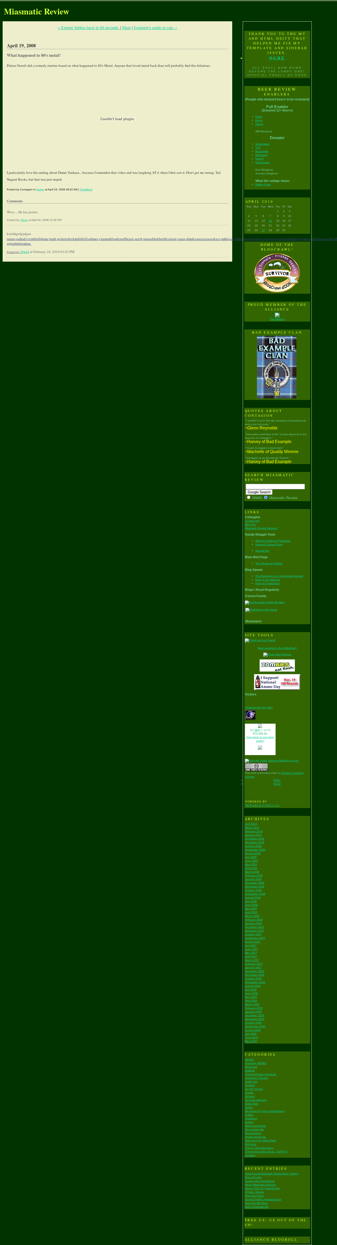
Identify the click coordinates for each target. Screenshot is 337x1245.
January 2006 (253, 1011)
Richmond (261, 155)
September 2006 (255, 982)
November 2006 (254, 974)
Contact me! (252, 520)
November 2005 (254, 1019)
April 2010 (251, 823)
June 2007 (251, 949)
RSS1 (277, 780)
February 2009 (254, 875)
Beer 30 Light (253, 1177)
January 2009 (253, 879)
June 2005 (251, 1037)
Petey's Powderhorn (267, 583)
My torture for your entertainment (265, 1111)
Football (250, 1085)
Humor (40, 189)
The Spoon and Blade (269, 563)
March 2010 (252, 827)
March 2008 (252, 915)
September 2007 (255, 938)
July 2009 (251, 857)
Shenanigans (253, 1133)
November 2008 (254, 886)
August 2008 (253, 897)
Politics (249, 1114)
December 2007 (254, 927)
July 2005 (251, 1033)
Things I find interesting (259, 1147)
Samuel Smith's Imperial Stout (263, 1199)
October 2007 (253, 934)
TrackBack (86, 189)
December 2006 (254, 971)
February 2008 (254, 919)
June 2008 (251, 904)
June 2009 (251, 860)
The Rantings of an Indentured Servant (279, 576)
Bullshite (250, 1070)
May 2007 (251, 952)
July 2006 (251, 989)
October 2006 (253, 978)
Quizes (249, 1122)
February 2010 (254, 831)
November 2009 (254, 842)
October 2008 (253, 890)
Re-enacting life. (255, 1129)
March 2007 (252, 960)
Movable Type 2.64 (262, 805)
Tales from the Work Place (260, 1140)
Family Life (251, 1081)
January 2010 (253, 835)
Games (249, 1092)
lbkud (25, 251)
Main (126, 28)
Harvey (259, 158)
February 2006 (254, 1008)
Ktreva (259, 124)
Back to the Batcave (267, 579)
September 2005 (255, 1026)
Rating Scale (263, 184)
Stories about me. (255, 1136)
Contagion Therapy (256, 1077)
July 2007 (251, 945)
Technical (250, 1144)
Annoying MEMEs (255, 1063)
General (250, 1096)
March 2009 (252, 871)
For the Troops (254, 1089)
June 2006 (251, 993)
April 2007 (251, 956)
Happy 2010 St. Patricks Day (262, 1188)
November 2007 (254, 930)
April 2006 (251, 1000)
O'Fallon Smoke (254, 1192)
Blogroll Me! (262, 550)
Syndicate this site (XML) (259, 707)
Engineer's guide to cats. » (155, 28)
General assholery (256, 1100)
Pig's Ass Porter (254, 1195)
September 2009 (255, 849)
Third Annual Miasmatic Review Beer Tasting (271, 1173)
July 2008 (251, 901)
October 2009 (253, 846)
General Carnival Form (269, 544)
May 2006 (251, 996)
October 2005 (253, 1022)
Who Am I (250, 524)
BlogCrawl (251, 1066)
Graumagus (262, 162)
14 (270, 220)
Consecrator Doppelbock (260, 1181)
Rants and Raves (255, 1125)
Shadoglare (262, 144)
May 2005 (251, 1041)
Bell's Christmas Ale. (257, 1206)
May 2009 (251, 864)
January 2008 (253, 923)
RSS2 (277, 783)
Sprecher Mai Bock (256, 1203)
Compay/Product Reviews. (261, 1074)
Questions (251, 1118)
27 (263, 230)
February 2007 (254, 963)
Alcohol (249, 1059)
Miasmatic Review (36, 11)
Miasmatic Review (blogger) (261, 528)
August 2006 (253, 985)
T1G (258, 147)
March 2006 (252, 1004)
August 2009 (253, 853)
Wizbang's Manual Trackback (273, 540)
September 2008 (255, 893)
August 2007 (253, 941)
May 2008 (251, 908)
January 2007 (253, 967)
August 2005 (253, 1030)
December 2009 (254, 838)
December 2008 (254, 882)
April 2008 (251, 912)
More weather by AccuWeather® (277, 648)
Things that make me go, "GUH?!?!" (267, 1151)
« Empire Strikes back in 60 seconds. (89, 28)
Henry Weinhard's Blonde (260, 1184)
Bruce (24, 219)
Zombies (250, 1155)
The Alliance (277, 319)
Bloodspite (261, 151)
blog (257, 729)
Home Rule (251, 1103)
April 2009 (251, 868)
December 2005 (254, 1015)
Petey (258, 116)
